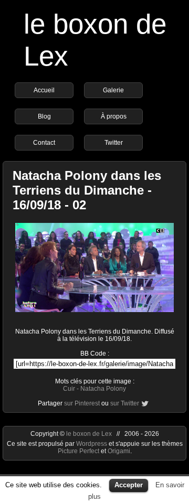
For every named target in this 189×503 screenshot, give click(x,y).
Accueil (44, 90)
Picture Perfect (78, 451)
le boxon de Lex (89, 433)
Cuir (69, 388)
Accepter (128, 485)
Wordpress (92, 443)
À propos (114, 116)
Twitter (113, 142)
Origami (119, 451)
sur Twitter (124, 403)
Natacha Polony (103, 388)
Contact (44, 142)
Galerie (113, 90)
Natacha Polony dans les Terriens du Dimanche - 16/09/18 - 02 (87, 190)
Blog (44, 116)
